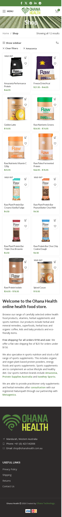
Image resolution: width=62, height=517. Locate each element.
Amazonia (31, 48)
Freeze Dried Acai (42, 83)
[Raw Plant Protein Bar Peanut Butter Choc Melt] (46, 188)
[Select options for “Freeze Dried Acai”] (55, 58)
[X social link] (25, 3)
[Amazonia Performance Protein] (16, 67)
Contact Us (8, 486)
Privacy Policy (9, 469)
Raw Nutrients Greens (44, 125)
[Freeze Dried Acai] (46, 67)
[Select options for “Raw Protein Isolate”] (26, 262)
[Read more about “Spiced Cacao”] (55, 262)
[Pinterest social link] (30, 3)
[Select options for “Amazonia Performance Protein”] (26, 58)
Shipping (6, 474)
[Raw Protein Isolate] (16, 271)
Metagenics (9, 394)
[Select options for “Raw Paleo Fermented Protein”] (55, 137)
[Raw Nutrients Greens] (46, 108)
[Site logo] (31, 11)
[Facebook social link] (21, 3)
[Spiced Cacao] (46, 271)
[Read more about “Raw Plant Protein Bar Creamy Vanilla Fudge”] (26, 179)
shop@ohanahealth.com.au (27, 448)
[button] (26, 99)
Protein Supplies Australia (17, 376)
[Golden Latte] (16, 108)
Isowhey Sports (46, 376)
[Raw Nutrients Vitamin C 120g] (16, 147)
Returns (6, 480)
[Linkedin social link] (35, 3)
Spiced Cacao (40, 287)
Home (5, 33)
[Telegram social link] (40, 3)
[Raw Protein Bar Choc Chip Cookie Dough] (46, 230)
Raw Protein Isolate (13, 287)
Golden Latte (10, 125)
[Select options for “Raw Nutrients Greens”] (55, 99)
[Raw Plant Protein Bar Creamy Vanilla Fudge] (16, 188)
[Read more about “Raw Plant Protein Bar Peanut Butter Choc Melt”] (55, 179)
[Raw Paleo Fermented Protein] (46, 147)
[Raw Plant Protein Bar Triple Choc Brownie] (16, 230)
